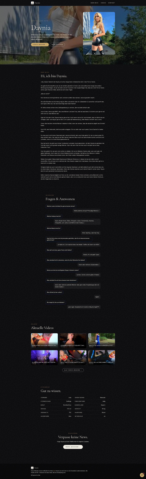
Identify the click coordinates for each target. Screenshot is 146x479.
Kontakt (111, 3)
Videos (103, 3)
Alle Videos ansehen (73, 370)
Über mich (94, 3)
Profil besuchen (73, 447)
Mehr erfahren (57, 44)
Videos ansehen (40, 44)
